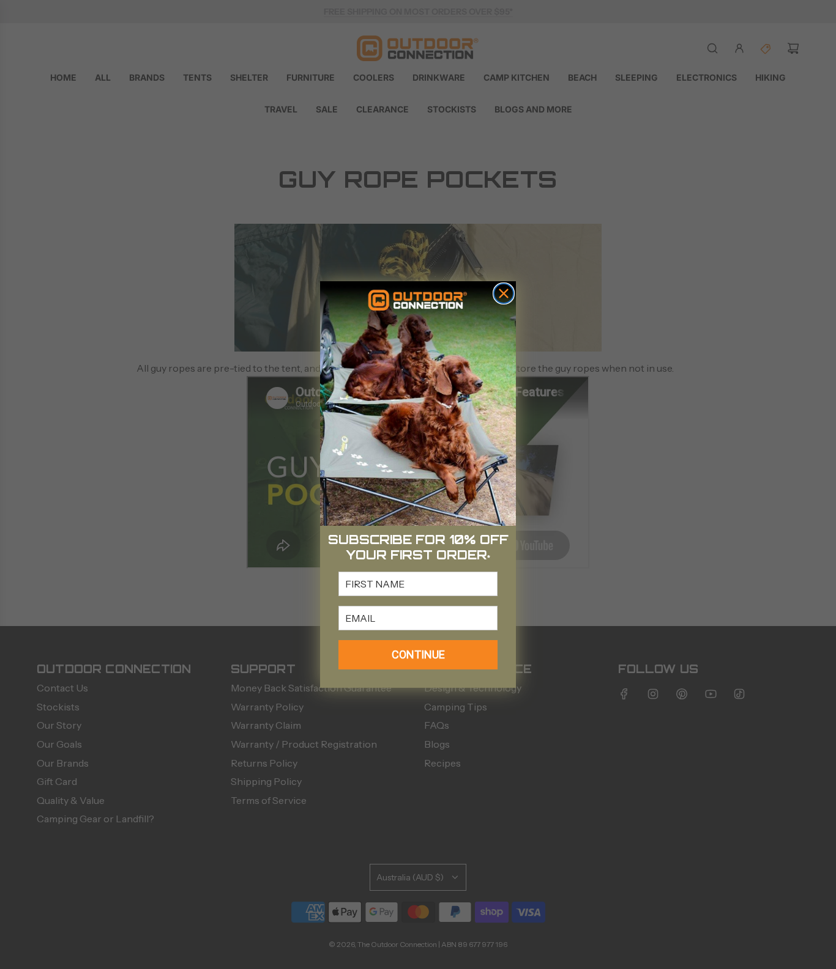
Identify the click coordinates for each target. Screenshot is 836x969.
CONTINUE (418, 654)
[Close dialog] (503, 293)
